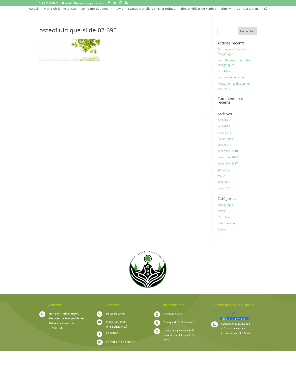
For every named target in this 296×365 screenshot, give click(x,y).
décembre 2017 (227, 163)
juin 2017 (223, 170)
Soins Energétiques (94, 8)
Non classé (224, 217)
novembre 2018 (227, 157)
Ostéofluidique (226, 223)
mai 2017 (223, 176)
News (221, 211)
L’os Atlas (223, 71)
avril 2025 (223, 120)
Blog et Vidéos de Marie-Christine (204, 8)
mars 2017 (224, 188)
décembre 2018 (227, 151)
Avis (120, 8)
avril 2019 (223, 126)
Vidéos (221, 229)
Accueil (34, 8)
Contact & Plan (247, 8)
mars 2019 (224, 132)
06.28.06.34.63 (50, 3)
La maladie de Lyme (230, 77)
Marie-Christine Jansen (60, 8)
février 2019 (225, 139)
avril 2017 (223, 182)
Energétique (225, 205)
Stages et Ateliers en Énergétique (151, 8)
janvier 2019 (225, 145)
